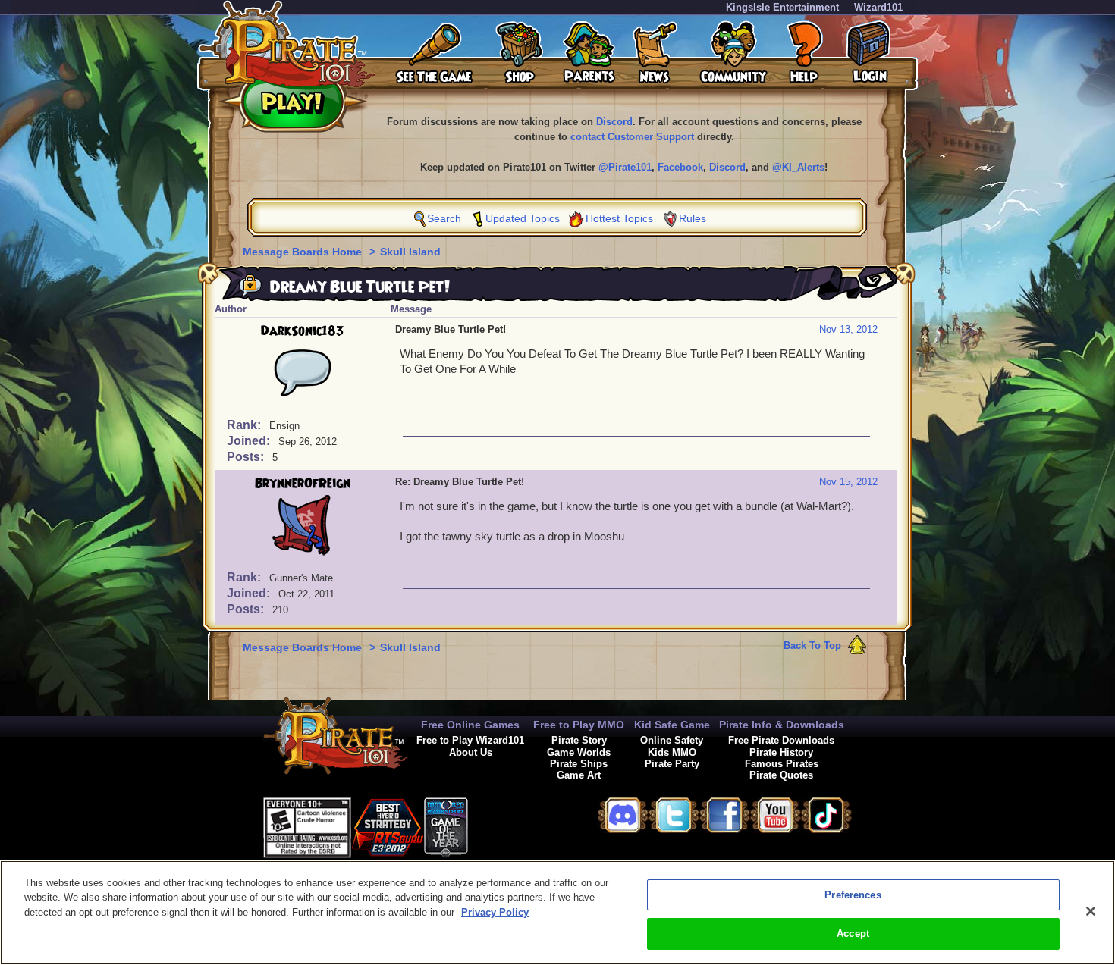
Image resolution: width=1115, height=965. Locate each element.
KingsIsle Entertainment (782, 7)
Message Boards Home (304, 252)
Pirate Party (672, 763)
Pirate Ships (579, 763)
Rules (692, 218)
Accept (853, 933)
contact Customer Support (632, 137)
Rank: (245, 424)
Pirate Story (579, 740)
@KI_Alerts (798, 167)
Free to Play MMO (578, 725)
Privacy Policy (495, 912)
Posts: (247, 456)
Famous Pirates (781, 763)
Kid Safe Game (672, 725)
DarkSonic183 (302, 331)
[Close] (1090, 911)
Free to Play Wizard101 (470, 740)
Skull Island (410, 252)
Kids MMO (672, 752)
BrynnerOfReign (302, 484)
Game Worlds (579, 752)
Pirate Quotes (781, 775)
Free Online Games (470, 725)
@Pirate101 (625, 167)
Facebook (680, 167)
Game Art (579, 775)
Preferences (852, 895)
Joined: (250, 440)
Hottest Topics (619, 218)
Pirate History (781, 752)
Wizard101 (878, 7)
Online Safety (671, 740)
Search (444, 218)
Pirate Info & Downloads (781, 725)
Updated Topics (522, 218)
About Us (470, 752)
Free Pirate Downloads (781, 740)
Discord (614, 121)
